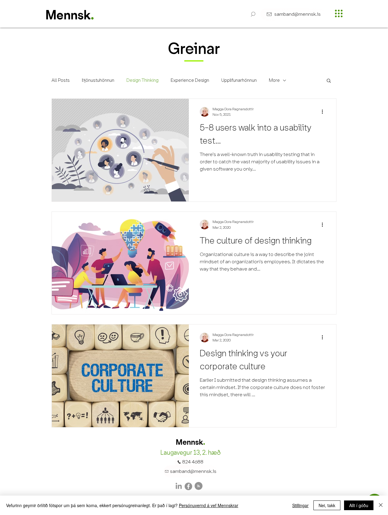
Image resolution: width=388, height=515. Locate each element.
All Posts (61, 80)
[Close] (380, 505)
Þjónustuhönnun (98, 80)
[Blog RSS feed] (198, 486)
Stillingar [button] (300, 505)
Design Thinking (142, 80)
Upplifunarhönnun (239, 80)
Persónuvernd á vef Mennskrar (208, 505)
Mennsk (68, 16)
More (274, 80)
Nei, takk (327, 505)
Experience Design (190, 80)
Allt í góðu (358, 505)
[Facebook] (188, 486)
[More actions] (324, 111)
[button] (253, 14)
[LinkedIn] (178, 486)
